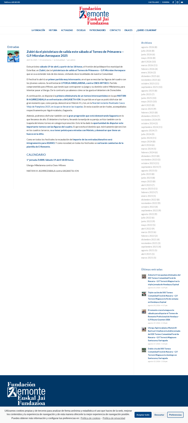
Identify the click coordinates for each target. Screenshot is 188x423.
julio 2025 (146, 94)
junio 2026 (146, 54)
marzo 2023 (147, 188)
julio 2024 (146, 134)
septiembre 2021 (149, 246)
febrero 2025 (148, 112)
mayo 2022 (146, 225)
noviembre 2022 (149, 203)
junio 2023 (146, 177)
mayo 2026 (146, 58)
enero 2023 (147, 196)
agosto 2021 (147, 250)
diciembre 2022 (148, 199)
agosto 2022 (147, 214)
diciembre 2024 (148, 116)
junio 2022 (146, 221)
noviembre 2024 (149, 119)
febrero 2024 (148, 152)
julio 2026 (146, 50)
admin (72, 60)
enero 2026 (147, 72)
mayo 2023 (146, 181)
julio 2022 (146, 217)
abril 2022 (146, 228)
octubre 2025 (148, 83)
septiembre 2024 (149, 127)
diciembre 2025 (148, 76)
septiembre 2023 (149, 167)
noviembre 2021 (149, 243)
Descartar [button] (159, 415)
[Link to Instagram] (177, 2)
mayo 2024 (146, 141)
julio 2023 (146, 174)
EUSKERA (165, 2)
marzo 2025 (147, 108)
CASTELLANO (153, 2)
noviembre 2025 (149, 79)
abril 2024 (146, 145)
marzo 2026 (147, 65)
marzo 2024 (147, 148)
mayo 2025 (146, 101)
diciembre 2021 (148, 239)
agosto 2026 (147, 47)
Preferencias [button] (175, 415)
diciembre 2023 (148, 156)
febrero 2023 (148, 192)
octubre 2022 (148, 206)
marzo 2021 (147, 257)
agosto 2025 (147, 90)
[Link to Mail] (182, 2)
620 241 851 (15, 2)
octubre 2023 (148, 163)
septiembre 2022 (149, 210)
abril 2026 (146, 61)
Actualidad (60, 60)
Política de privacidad (114, 418)
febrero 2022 (148, 235)
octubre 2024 (148, 123)
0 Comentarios (46, 60)
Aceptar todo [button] (143, 415)
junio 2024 (146, 138)
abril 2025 (146, 105)
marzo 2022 (147, 232)
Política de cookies (90, 418)
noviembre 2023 (149, 159)
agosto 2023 (147, 170)
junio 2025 (146, 98)
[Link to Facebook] (173, 2)
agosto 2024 (147, 130)
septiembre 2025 (149, 87)
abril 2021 (146, 254)
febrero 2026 (148, 69)
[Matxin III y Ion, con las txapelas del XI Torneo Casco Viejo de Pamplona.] (13, 56)
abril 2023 (146, 185)
